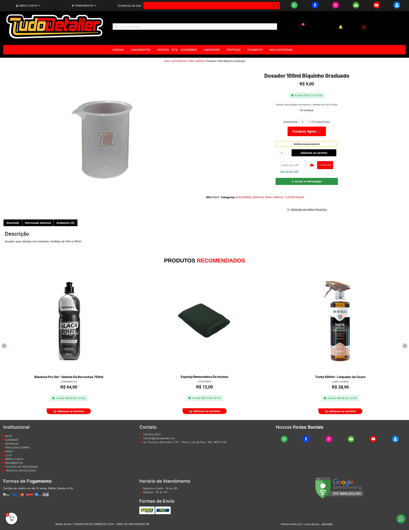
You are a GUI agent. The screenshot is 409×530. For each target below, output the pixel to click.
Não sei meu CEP (289, 171)
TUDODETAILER (294, 197)
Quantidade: (291, 122)
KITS (174, 49)
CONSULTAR (325, 165)
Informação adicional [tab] (38, 222)
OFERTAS (163, 49)
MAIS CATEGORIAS (281, 49)
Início (167, 61)
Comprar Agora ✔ (306, 131)
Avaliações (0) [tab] (65, 222)
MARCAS (118, 49)
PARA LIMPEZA (196, 61)
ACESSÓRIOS (189, 49)
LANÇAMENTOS (140, 49)
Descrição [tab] (13, 222)
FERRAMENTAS (84, 5)
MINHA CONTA (28, 5)
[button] (307, 181)
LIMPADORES (212, 49)
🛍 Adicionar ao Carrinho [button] (68, 411)
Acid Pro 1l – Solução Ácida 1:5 (165, 5)
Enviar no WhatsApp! (308, 181)
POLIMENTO (255, 49)
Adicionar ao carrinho (314, 152)
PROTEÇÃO (234, 49)
